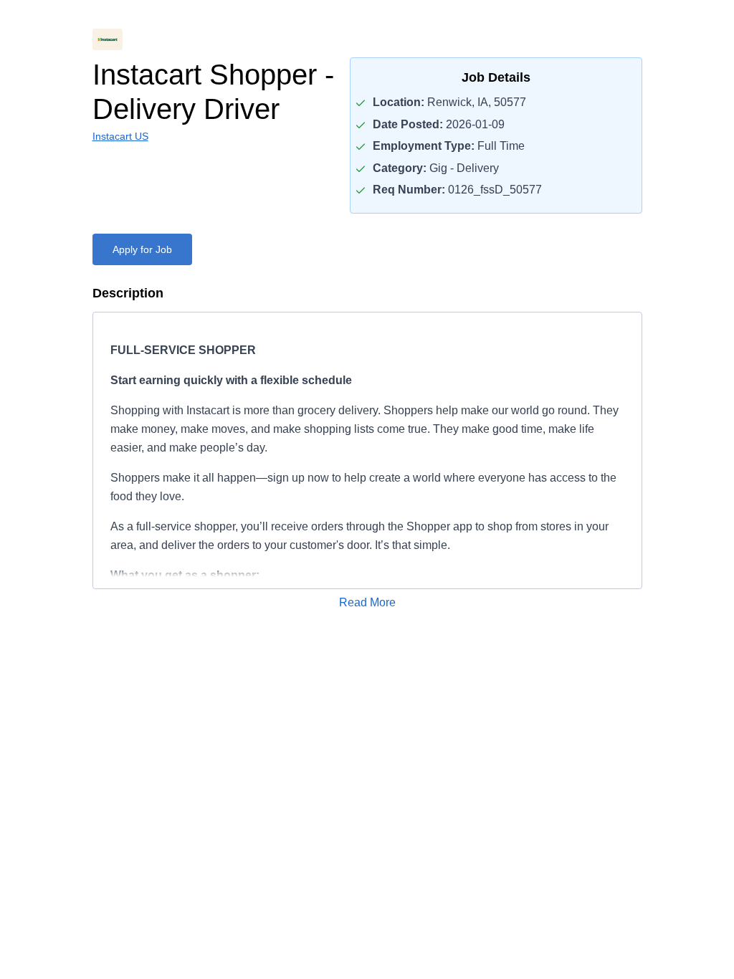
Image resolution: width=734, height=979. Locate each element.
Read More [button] (367, 602)
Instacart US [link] (120, 136)
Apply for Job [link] (142, 249)
